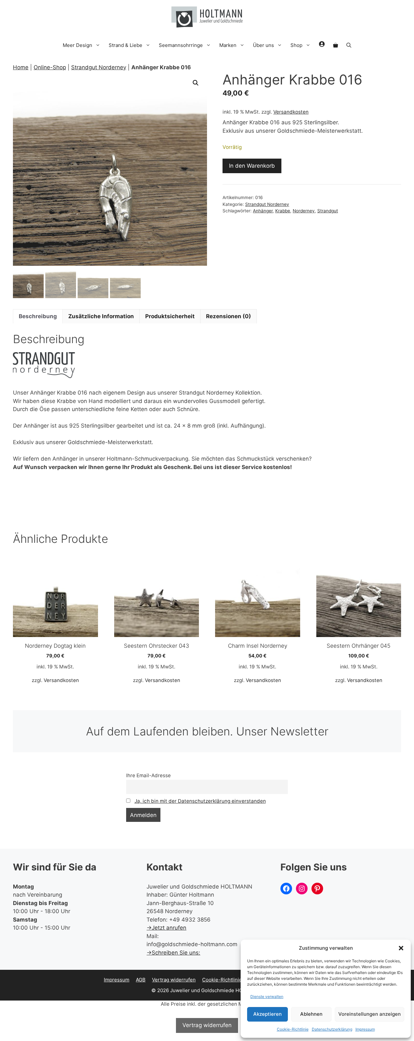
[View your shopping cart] (335, 45)
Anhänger (263, 210)
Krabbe (282, 210)
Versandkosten (291, 112)
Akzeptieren (267, 1014)
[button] (401, 948)
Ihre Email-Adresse (148, 775)
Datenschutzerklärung (332, 1029)
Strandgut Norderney (98, 67)
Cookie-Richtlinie (293, 1029)
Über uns (263, 45)
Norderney (304, 210)
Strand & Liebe (125, 45)
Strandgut (327, 210)
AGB (141, 980)
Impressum (365, 1029)
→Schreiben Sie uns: (173, 952)
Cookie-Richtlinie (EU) (227, 980)
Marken (227, 45)
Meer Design (77, 45)
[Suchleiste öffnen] (348, 45)
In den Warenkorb (252, 165)
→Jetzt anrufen (166, 927)
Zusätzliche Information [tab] (101, 316)
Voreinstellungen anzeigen (369, 1014)
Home (20, 67)
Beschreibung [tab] (38, 316)
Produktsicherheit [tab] (170, 316)
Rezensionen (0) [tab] (228, 316)
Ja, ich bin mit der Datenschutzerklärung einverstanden (200, 801)
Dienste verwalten (266, 996)
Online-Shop (50, 67)
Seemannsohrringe (181, 45)
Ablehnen (311, 1014)
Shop (296, 45)
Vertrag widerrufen (174, 980)
